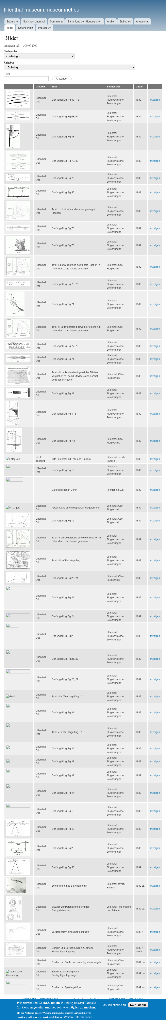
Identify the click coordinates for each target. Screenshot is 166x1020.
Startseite (12, 21)
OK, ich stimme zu (114, 1004)
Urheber (9, 62)
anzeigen (155, 99)
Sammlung (56, 21)
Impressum (44, 28)
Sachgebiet (10, 51)
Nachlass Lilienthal (34, 21)
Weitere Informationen (78, 1017)
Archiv (111, 21)
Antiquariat (142, 21)
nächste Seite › (118, 999)
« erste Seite (28, 999)
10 (99, 999)
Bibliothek (125, 21)
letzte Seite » (137, 999)
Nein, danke (138, 1004)
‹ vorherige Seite (48, 999)
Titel (7, 74)
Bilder (9, 28)
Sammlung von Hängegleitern (85, 21)
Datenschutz (25, 28)
